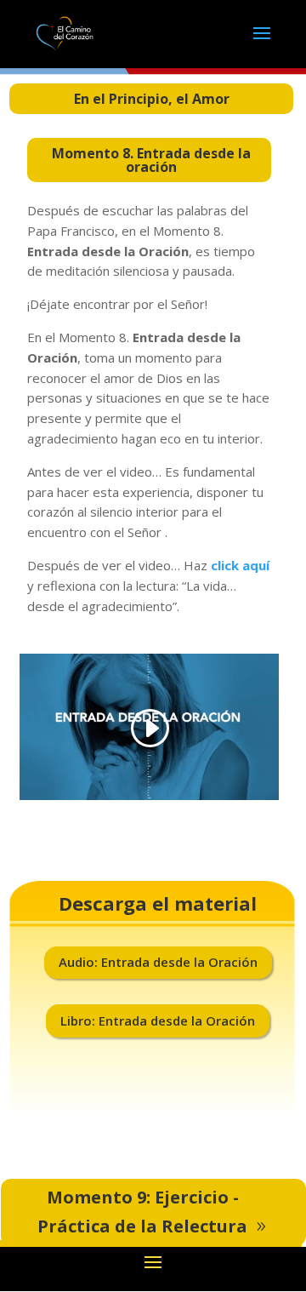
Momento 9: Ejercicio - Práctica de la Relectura (142, 1212)
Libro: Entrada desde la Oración (157, 1020)
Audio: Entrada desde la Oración (158, 961)
